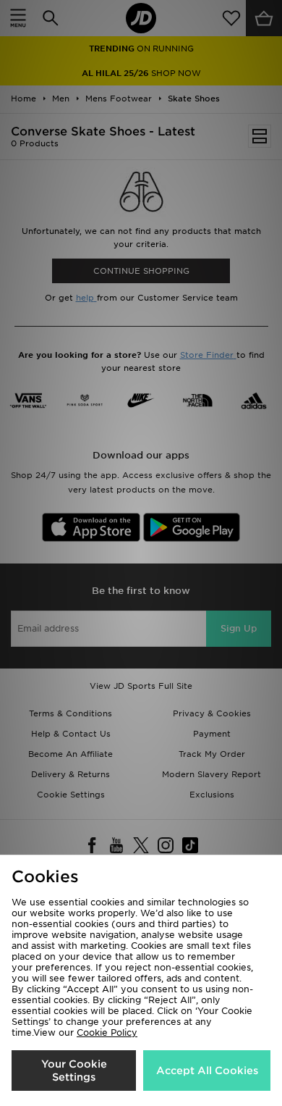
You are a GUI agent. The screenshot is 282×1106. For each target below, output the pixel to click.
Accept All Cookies (207, 1070)
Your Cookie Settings (74, 1070)
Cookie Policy (107, 1032)
